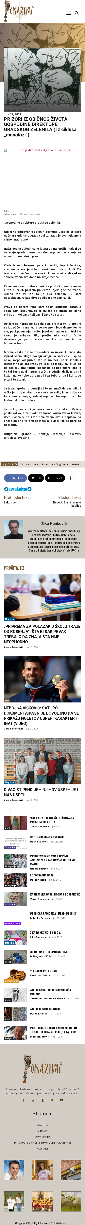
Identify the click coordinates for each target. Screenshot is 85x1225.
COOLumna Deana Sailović (47, 837)
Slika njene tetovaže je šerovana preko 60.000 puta (52, 820)
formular (25, 464)
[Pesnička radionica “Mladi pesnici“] (15, 918)
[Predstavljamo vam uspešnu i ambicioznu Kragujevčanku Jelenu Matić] (15, 861)
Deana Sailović (39, 841)
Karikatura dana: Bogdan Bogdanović (55, 894)
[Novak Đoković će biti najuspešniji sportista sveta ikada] (14, 1170)
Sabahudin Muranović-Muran (47, 998)
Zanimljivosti (11, 981)
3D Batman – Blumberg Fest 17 (50, 952)
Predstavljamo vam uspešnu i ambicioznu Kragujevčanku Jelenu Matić (52, 860)
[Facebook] (23, 1100)
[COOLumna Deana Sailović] (15, 842)
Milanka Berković (40, 918)
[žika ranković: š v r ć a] (15, 937)
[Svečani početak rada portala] (42, 1201)
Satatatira (10, 847)
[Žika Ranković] (14, 537)
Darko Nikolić (38, 879)
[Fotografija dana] (15, 880)
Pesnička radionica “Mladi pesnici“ (53, 913)
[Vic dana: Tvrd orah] (15, 976)
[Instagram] (33, 1100)
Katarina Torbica (40, 975)
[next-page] (12, 809)
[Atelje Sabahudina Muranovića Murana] (15, 995)
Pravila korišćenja (58, 1223)
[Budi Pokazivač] (14, 1201)
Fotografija (10, 866)
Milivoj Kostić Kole (40, 956)
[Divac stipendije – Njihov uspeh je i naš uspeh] (42, 761)
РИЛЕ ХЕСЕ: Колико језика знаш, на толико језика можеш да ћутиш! (53, 1030)
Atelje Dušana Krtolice (45, 1009)
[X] (52, 1100)
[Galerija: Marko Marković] (71, 1201)
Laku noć (10, 502)
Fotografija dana (42, 875)
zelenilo (76, 464)
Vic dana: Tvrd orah (43, 971)
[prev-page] (6, 809)
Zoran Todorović (13, 646)
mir (36, 464)
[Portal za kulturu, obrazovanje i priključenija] (19, 11)
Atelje (8, 828)
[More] (70, 478)
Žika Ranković (54, 523)
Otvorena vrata (12, 923)
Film (7, 700)
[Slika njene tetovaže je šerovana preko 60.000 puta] (15, 823)
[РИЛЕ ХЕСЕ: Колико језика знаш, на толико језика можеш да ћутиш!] (15, 1033)
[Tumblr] (42, 1100)
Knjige (8, 1038)
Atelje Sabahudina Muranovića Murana (50, 992)
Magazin (9, 619)
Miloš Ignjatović (39, 1036)
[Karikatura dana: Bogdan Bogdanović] (15, 899)
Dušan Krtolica (38, 1013)
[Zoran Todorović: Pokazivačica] (71, 1170)
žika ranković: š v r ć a (45, 932)
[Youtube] (61, 1100)
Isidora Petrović (39, 868)
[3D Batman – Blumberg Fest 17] (15, 957)
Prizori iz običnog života (55, 464)
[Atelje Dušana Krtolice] (15, 1014)
